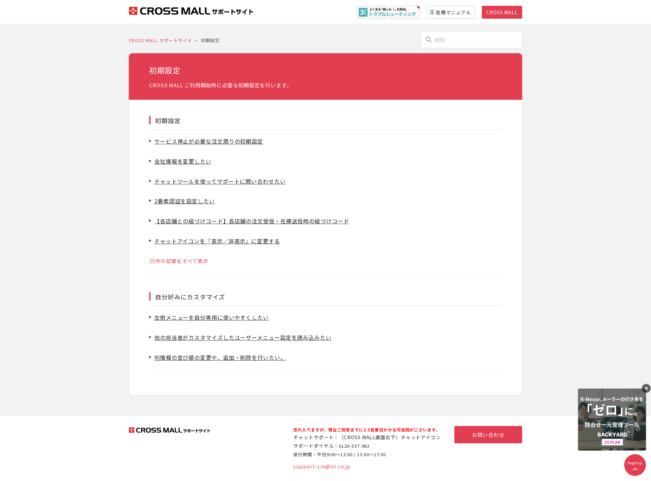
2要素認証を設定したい (184, 201)
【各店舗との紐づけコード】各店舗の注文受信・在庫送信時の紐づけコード (251, 221)
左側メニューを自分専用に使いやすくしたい (211, 317)
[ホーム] (191, 12)
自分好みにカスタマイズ (190, 296)
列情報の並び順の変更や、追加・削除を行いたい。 (220, 357)
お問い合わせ (488, 434)
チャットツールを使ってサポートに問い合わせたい (220, 181)
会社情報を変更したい (183, 161)
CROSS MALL (502, 12)
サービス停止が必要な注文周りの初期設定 (208, 141)
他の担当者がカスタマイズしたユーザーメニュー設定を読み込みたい (243, 337)
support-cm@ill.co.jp (322, 466)
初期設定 (168, 120)
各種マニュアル (453, 12)
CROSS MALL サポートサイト (160, 40)
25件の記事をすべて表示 (179, 260)
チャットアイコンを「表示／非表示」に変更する (217, 241)
